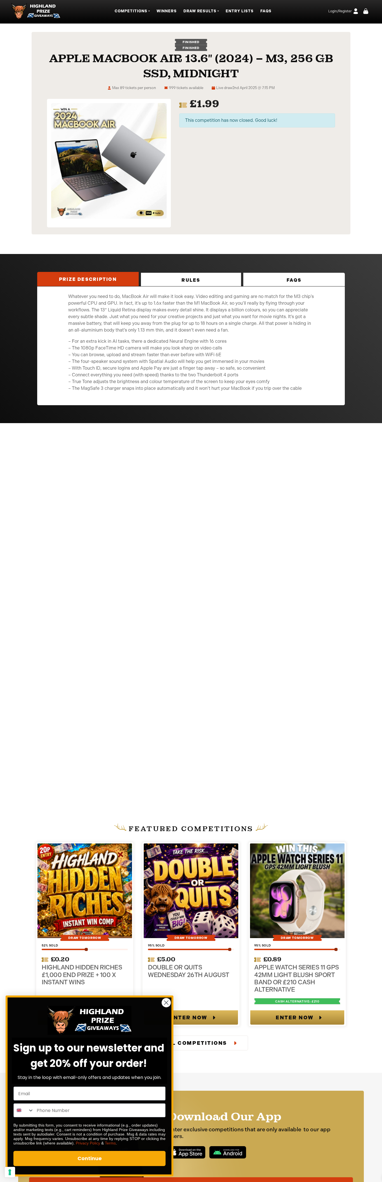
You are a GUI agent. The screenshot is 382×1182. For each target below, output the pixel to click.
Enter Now (188, 1018)
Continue (89, 1158)
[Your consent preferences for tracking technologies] (9, 1172)
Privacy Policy (88, 1143)
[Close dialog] (166, 1003)
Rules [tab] (190, 280)
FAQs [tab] (294, 280)
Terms (110, 1143)
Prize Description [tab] (88, 279)
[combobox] (24, 1110)
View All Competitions (187, 1043)
